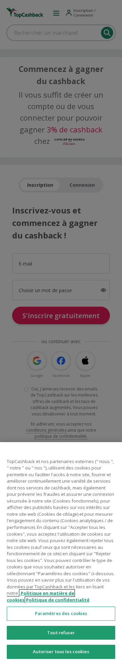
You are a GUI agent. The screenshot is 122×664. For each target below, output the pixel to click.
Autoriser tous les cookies (61, 651)
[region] (61, 553)
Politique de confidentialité (57, 600)
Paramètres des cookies (61, 613)
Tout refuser (61, 633)
